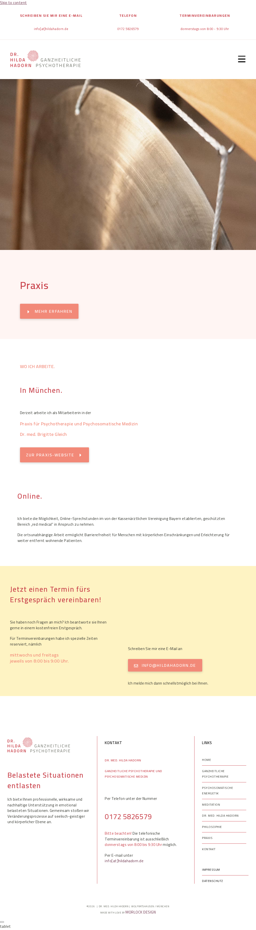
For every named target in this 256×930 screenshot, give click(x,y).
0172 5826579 (128, 816)
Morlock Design (141, 912)
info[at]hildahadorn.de (124, 860)
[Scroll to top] (2, 922)
